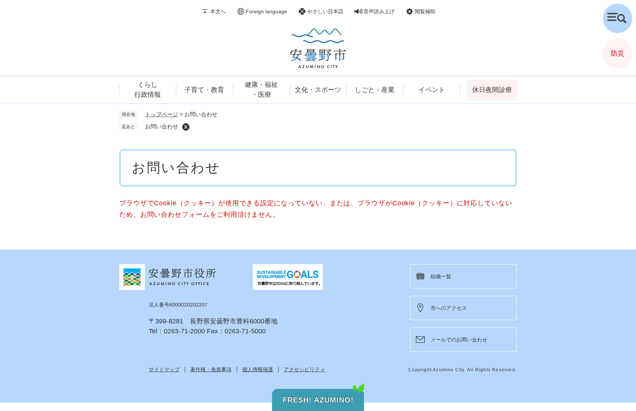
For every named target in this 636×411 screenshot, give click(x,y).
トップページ (161, 114)
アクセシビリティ (304, 369)
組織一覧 (441, 276)
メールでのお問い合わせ (459, 340)
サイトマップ (164, 369)
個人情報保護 (257, 369)
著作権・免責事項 (211, 369)
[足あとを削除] (185, 127)
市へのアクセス (449, 308)
